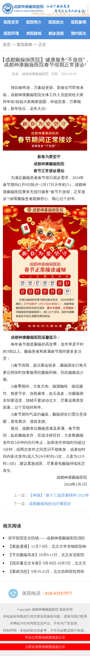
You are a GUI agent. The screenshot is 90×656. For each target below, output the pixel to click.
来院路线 (34, 33)
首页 (7, 44)
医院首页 (11, 22)
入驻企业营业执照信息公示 (45, 647)
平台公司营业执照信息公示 (45, 637)
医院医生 (56, 22)
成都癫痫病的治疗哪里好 (50, 503)
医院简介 (34, 22)
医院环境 (11, 33)
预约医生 (78, 33)
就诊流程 (56, 33)
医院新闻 (78, 22)
